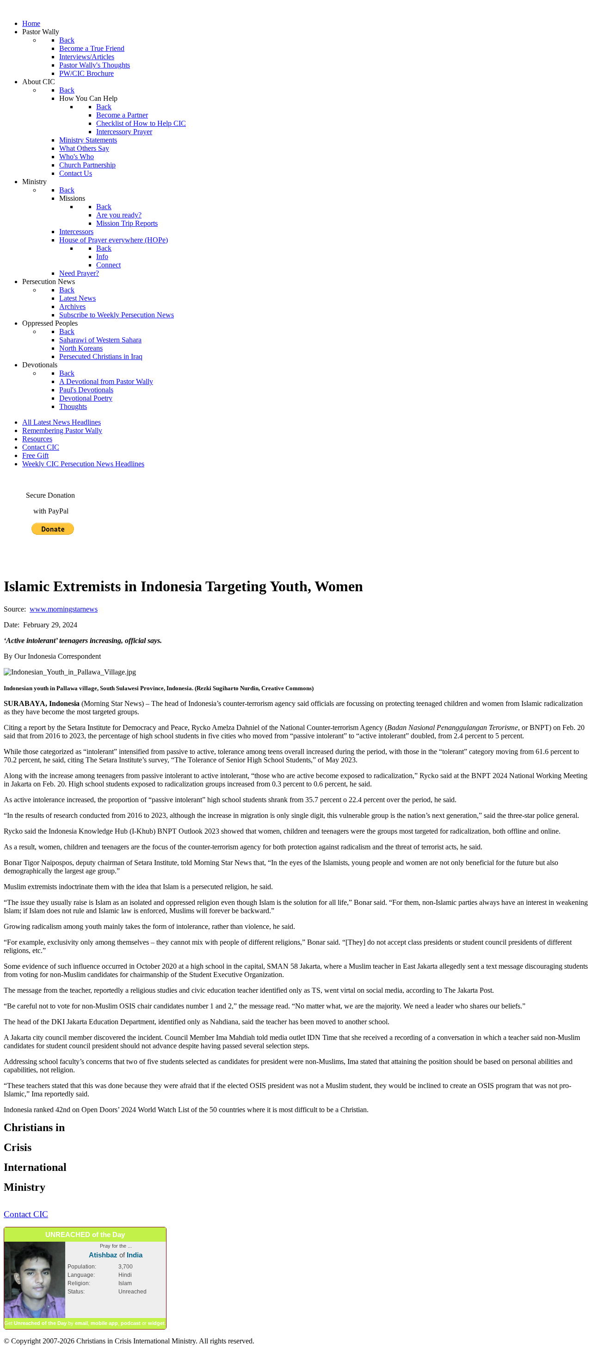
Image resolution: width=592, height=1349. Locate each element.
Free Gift (35, 455)
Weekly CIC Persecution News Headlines (83, 464)
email (81, 1323)
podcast (131, 1323)
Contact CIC (40, 447)
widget (156, 1323)
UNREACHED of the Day (85, 1234)
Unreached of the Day (40, 1323)
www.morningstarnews (64, 609)
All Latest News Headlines (61, 422)
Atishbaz (103, 1255)
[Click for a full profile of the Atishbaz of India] (34, 1316)
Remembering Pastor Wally (62, 430)
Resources (37, 439)
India (134, 1255)
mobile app (104, 1323)
